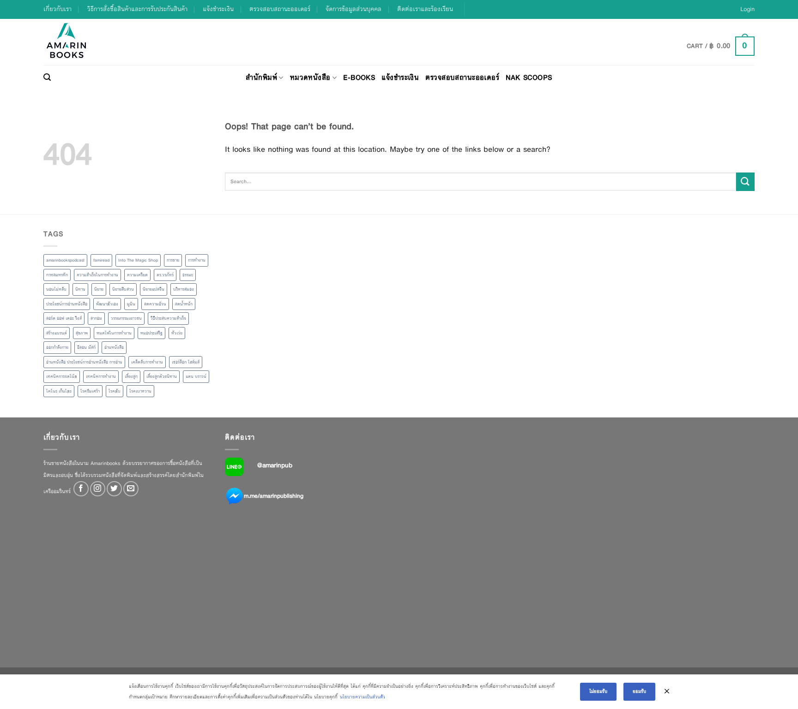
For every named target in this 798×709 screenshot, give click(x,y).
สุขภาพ (82, 333)
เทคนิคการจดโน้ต (61, 376)
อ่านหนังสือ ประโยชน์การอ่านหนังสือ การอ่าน (84, 362)
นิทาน (80, 289)
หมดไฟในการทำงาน (114, 333)
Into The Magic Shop (138, 260)
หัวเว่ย (176, 333)
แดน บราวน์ (196, 376)
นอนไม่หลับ (56, 289)
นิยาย (98, 289)
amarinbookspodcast (65, 260)
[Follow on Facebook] (81, 488)
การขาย (173, 260)
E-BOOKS (359, 77)
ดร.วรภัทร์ (165, 275)
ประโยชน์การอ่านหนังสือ (66, 304)
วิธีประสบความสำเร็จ (168, 318)
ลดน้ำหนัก (184, 304)
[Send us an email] (131, 488)
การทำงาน (197, 260)
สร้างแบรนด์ (56, 333)
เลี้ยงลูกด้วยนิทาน (161, 376)
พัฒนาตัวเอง (107, 304)
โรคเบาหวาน (140, 391)
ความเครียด (137, 275)
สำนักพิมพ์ (261, 77)
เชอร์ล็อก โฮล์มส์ (186, 362)
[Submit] (745, 182)
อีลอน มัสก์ (86, 347)
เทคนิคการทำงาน (101, 376)
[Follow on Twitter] (114, 488)
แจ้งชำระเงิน (218, 9)
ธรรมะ (187, 275)
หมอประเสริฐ (151, 333)
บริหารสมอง (183, 289)
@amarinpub (274, 465)
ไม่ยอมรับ (598, 691)
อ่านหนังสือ (114, 347)
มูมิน (131, 304)
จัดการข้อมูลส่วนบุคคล (353, 9)
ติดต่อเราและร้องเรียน (425, 9)
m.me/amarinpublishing (273, 496)
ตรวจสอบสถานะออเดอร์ (279, 9)
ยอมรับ (639, 691)
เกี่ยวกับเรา (57, 9)
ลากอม (96, 318)
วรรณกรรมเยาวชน (126, 318)
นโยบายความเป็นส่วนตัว (362, 697)
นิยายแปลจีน (153, 289)
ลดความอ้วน (155, 304)
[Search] (47, 77)
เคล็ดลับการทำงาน (147, 362)
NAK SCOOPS (529, 77)
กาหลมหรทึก (57, 275)
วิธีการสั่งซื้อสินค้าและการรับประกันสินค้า (137, 9)
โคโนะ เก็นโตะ (59, 391)
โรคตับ (115, 391)
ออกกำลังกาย (57, 347)
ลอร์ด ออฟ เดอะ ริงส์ (64, 318)
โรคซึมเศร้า (90, 391)
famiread (101, 260)
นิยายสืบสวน (123, 289)
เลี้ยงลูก (131, 376)
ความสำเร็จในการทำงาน (97, 275)
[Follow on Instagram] (97, 488)
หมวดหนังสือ (310, 77)
